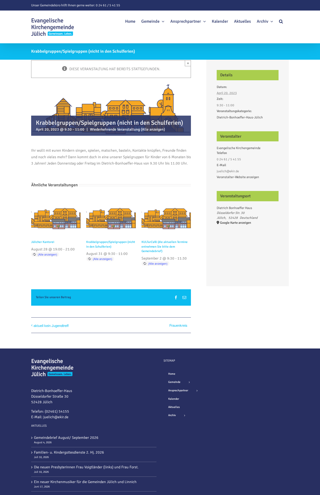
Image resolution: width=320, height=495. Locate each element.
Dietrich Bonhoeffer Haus (234, 208)
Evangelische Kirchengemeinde (238, 148)
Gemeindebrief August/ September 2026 (66, 437)
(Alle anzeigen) (153, 129)
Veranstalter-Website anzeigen (238, 177)
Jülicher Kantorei (42, 242)
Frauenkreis (178, 325)
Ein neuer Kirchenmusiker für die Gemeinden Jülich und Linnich (85, 482)
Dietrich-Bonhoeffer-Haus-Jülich (240, 117)
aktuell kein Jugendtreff (51, 325)
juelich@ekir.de (55, 417)
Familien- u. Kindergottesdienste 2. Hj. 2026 (69, 452)
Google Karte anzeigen (235, 223)
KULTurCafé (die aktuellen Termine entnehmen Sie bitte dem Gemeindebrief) (164, 246)
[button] (281, 20)
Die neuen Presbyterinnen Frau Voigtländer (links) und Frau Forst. (86, 467)
